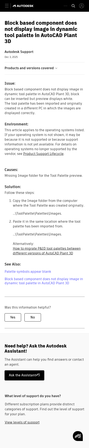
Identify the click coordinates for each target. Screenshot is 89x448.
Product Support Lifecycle (43, 153)
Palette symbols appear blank (28, 271)
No (32, 317)
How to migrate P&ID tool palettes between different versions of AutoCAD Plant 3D (47, 251)
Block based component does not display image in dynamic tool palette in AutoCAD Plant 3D (44, 281)
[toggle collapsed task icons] (65, 5)
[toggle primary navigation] (9, 5)
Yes (12, 317)
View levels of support (22, 422)
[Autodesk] (24, 5)
